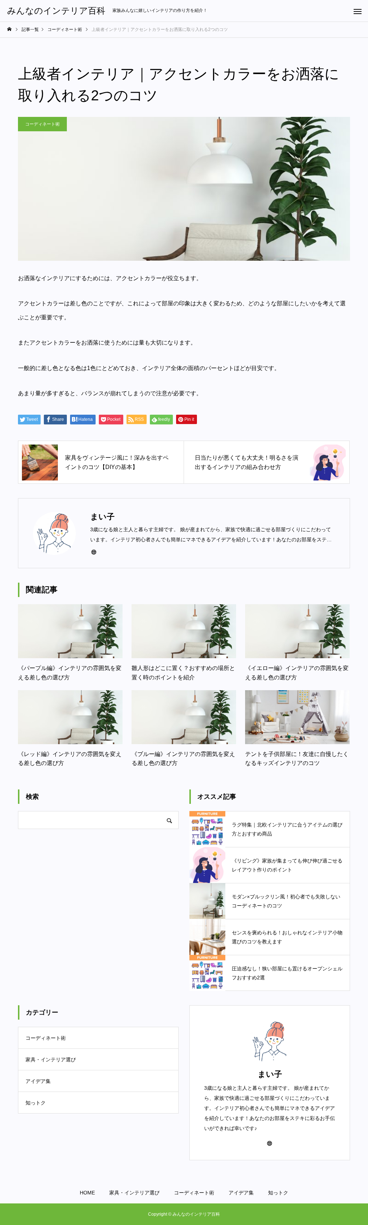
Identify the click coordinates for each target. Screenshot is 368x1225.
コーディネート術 (42, 124)
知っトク (36, 1103)
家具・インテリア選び (51, 1059)
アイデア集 (38, 1081)
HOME (87, 1193)
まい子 (270, 1074)
